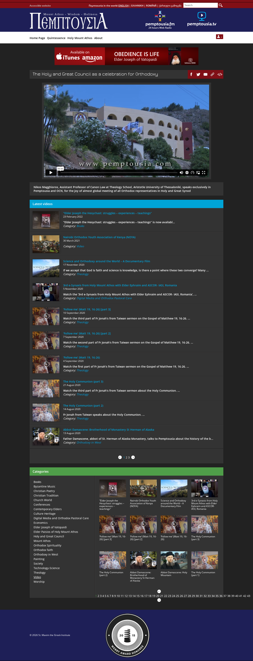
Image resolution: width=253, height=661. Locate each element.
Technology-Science (47, 568)
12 (126, 596)
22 (165, 596)
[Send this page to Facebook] (191, 74)
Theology (82, 274)
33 (209, 596)
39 (232, 596)
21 (161, 596)
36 (221, 596)
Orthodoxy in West (88, 442)
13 (130, 596)
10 (118, 596)
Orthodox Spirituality (47, 545)
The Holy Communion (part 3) (83, 381)
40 (236, 596)
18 (149, 596)
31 (201, 596)
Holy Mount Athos (79, 38)
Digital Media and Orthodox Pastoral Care (104, 298)
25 (177, 596)
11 (122, 596)
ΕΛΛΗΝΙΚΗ (137, 5)
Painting (39, 559)
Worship (39, 582)
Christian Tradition (46, 495)
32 (205, 596)
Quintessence (56, 38)
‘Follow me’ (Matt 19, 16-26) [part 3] (87, 309)
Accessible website (40, 5)
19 (153, 596)
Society (38, 563)
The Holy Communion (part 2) (83, 405)
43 (248, 596)
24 (173, 596)
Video (80, 246)
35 (217, 596)
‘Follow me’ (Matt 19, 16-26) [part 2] (87, 333)
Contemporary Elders (48, 509)
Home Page (37, 38)
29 (193, 596)
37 (225, 596)
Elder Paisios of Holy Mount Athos (56, 532)
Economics (41, 523)
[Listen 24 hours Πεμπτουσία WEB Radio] (160, 20)
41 (240, 596)
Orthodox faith (43, 550)
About (98, 38)
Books (80, 226)
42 (244, 596)
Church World (43, 500)
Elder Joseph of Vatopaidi (50, 527)
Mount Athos (42, 541)
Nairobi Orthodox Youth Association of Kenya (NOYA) (99, 237)
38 (228, 596)
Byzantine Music (44, 486)
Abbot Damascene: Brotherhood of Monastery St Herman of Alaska (108, 429)
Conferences (42, 504)
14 (134, 596)
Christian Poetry (44, 491)
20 (157, 596)
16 (141, 596)
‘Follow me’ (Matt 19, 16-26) (81, 357)
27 (185, 596)
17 (145, 596)
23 (169, 596)
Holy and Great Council (49, 536)
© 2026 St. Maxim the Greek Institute (50, 635)
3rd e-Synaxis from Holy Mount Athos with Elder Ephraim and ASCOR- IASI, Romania (120, 285)
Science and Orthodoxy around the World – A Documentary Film (106, 261)
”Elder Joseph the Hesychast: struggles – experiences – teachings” (107, 213)
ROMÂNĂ (151, 5)
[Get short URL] (213, 74)
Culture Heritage (45, 513)
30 (197, 596)
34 (213, 596)
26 (181, 596)
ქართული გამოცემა (170, 5)
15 (138, 596)
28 (189, 596)
